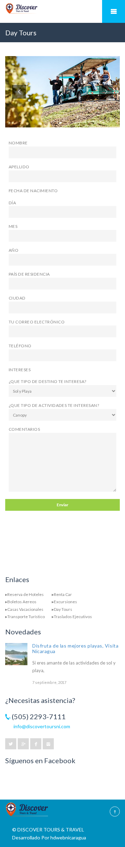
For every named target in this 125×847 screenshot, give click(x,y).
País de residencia (29, 274)
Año (13, 250)
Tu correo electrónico (37, 321)
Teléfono (20, 345)
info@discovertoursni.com (42, 726)
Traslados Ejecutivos (73, 616)
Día (12, 202)
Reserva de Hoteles (25, 594)
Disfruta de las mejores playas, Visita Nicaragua (75, 648)
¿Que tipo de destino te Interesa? (47, 381)
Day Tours (63, 609)
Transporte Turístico (26, 616)
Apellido (19, 166)
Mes (13, 226)
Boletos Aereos (21, 601)
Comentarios (24, 429)
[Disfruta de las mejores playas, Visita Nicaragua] (16, 654)
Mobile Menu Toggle (113, 11)
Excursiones (65, 601)
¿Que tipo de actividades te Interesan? (54, 405)
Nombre (18, 142)
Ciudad (17, 298)
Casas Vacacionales (25, 609)
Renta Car (63, 594)
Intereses (20, 369)
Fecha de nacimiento (33, 190)
